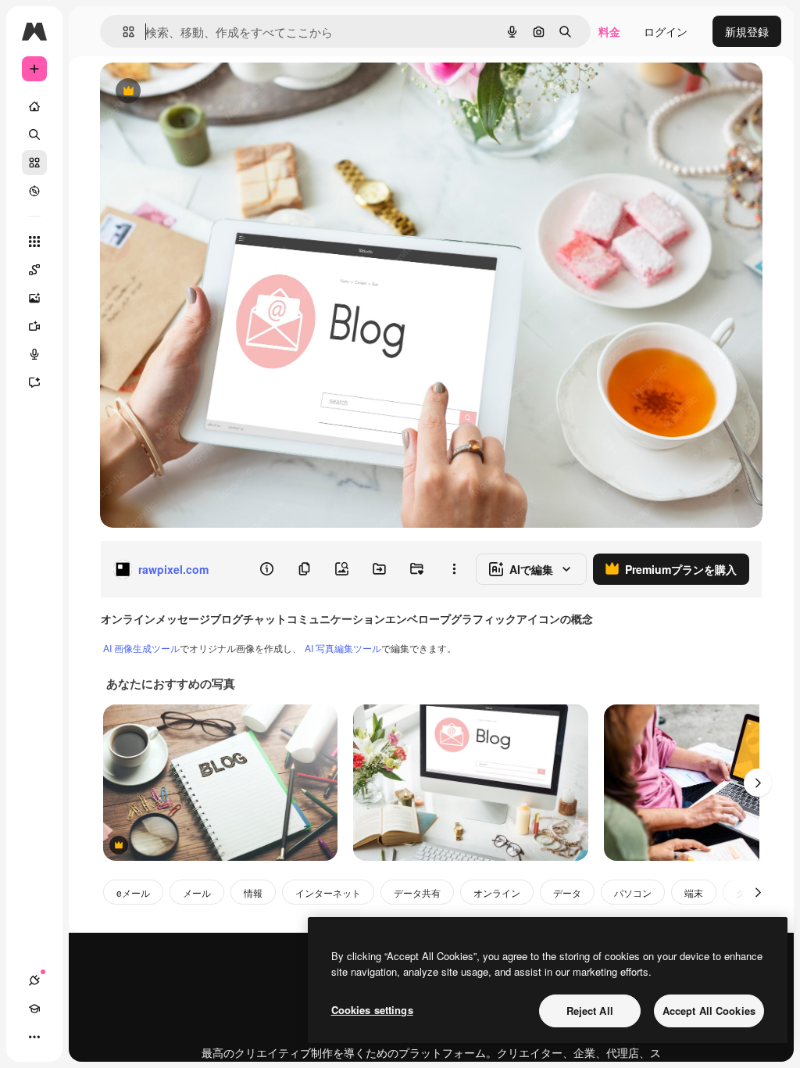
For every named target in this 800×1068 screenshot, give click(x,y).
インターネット (328, 892)
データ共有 (417, 892)
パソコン (633, 892)
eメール (133, 892)
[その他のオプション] (454, 569)
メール (197, 892)
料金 (609, 31)
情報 (253, 892)
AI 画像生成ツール (141, 647)
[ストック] (34, 162)
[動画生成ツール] (34, 326)
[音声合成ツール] (34, 354)
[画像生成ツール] (34, 297)
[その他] (34, 1036)
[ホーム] (34, 106)
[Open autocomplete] (122, 32)
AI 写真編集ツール (343, 647)
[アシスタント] (34, 382)
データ (567, 892)
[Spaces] (34, 269)
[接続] (34, 980)
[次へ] (758, 782)
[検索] (34, 134)
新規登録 (747, 31)
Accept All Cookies (708, 1010)
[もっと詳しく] (34, 190)
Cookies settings (372, 1009)
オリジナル (207, 92)
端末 (693, 892)
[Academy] (34, 1008)
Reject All (589, 1010)
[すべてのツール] (34, 241)
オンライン (496, 892)
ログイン (666, 31)
